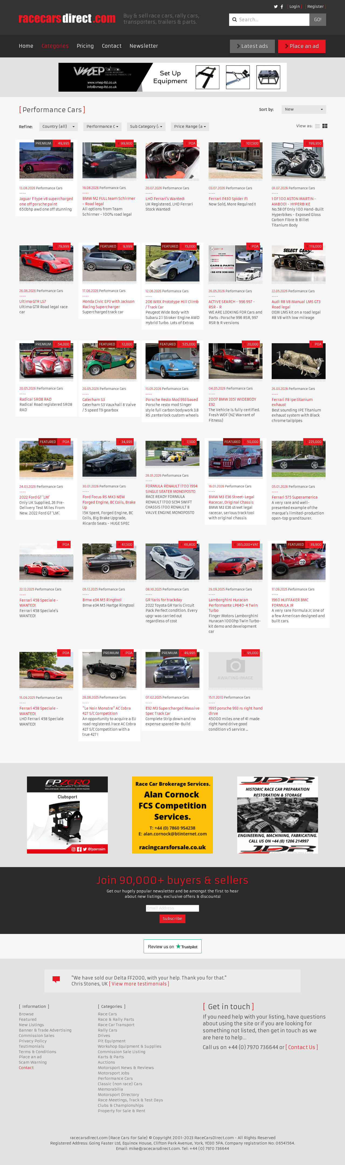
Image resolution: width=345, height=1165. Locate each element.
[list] (317, 126)
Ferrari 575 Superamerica (295, 497)
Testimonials (31, 1046)
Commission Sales (36, 1035)
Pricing (85, 46)
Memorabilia (110, 1089)
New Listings (31, 1024)
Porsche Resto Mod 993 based (172, 399)
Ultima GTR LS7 (32, 301)
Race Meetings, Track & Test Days (130, 1100)
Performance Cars (115, 1078)
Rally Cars (107, 1030)
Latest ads (254, 46)
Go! (317, 19)
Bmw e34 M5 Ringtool (102, 600)
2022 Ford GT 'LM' (34, 497)
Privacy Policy (33, 1041)
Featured (27, 1019)
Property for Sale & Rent (121, 1110)
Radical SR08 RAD (35, 399)
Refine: (26, 126)
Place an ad (304, 46)
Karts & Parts (111, 1056)
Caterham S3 (93, 399)
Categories (55, 46)
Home (26, 46)
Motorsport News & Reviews (126, 1067)
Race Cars (107, 1014)
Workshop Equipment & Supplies (129, 1046)
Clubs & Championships (121, 1105)
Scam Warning (33, 1062)
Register (315, 6)
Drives (104, 1035)
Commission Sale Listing (121, 1051)
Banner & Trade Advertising (45, 1030)
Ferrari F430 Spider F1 (228, 199)
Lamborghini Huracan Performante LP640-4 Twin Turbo (233, 605)
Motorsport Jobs (113, 1073)
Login (294, 6)
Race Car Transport (116, 1024)
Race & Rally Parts (116, 1019)
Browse (26, 1014)
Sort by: (266, 109)
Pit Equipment (112, 1041)
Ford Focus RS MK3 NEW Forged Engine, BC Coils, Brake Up (109, 502)
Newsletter (144, 46)
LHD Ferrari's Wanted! (165, 199)
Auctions (106, 1062)
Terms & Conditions (37, 1051)
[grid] (324, 126)
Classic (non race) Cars (120, 1083)
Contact (112, 46)
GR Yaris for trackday (164, 600)
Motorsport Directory (118, 1094)
